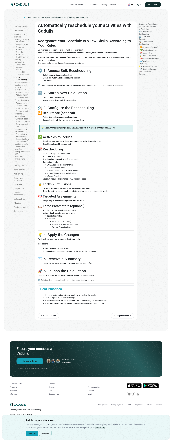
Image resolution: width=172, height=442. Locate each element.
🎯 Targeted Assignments (149, 58)
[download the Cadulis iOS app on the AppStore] (134, 385)
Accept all (32, 433)
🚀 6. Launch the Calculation (145, 73)
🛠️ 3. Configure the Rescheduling (146, 43)
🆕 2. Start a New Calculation (145, 38)
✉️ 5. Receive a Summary (148, 69)
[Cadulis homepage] (20, 5)
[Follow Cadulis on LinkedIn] (129, 394)
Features (93, 5)
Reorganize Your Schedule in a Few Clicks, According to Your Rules (148, 26)
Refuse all (45, 433)
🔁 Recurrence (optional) (149, 47)
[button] (78, 5)
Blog (89, 384)
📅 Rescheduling (146, 53)
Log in (138, 5)
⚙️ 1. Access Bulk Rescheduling (145, 33)
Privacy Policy (102, 405)
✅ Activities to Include (148, 50)
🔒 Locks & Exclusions (148, 56)
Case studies (54, 394)
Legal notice (139, 405)
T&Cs (130, 405)
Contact (91, 391)
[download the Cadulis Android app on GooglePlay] (151, 385)
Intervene (13, 394)
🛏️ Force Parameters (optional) (147, 62)
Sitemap (149, 405)
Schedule (13, 391)
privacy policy (100, 428)
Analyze (52, 387)
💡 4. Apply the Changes (148, 66)
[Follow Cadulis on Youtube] (133, 394)
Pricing (104, 5)
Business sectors (16, 384)
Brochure (159, 405)
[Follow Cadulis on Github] (138, 394)
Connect (52, 384)
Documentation (94, 387)
